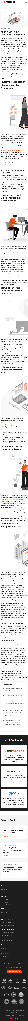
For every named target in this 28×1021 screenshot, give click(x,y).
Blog (2, 951)
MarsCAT (10, 429)
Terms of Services (8, 1015)
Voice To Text (5, 902)
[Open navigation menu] (2, 2)
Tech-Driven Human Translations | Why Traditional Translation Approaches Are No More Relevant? (14, 713)
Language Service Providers (16, 257)
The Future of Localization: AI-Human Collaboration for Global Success (14, 703)
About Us (3, 948)
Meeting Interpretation (7, 925)
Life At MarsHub (5, 953)
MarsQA (3, 892)
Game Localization (6, 935)
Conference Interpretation (9, 922)
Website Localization (7, 938)
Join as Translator (14, 972)
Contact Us (4, 956)
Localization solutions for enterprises (11, 150)
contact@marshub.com (15, 967)
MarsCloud (4, 889)
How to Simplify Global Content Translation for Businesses (14, 696)
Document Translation (7, 933)
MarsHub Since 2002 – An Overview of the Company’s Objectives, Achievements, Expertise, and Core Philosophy (14, 723)
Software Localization (7, 941)
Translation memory (19, 272)
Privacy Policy (21, 1015)
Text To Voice (5, 899)
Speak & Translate (6, 905)
